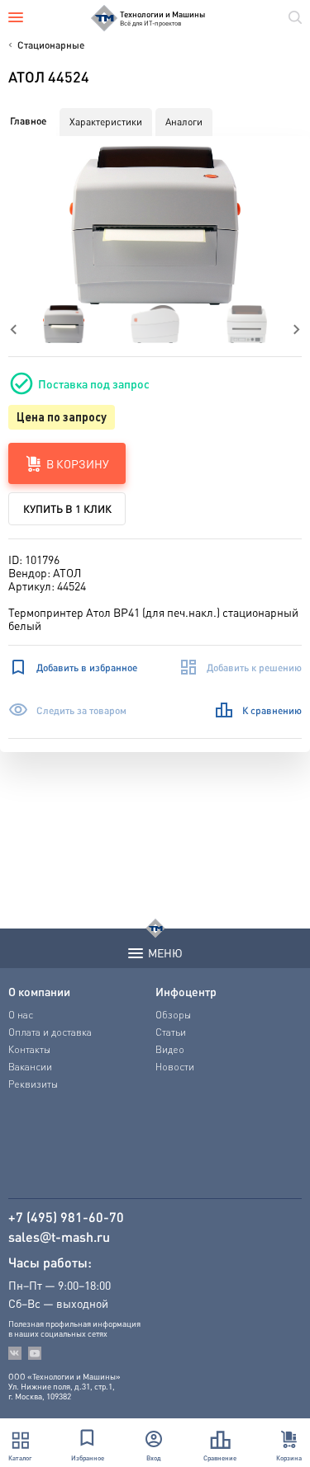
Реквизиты (33, 1084)
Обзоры (173, 1015)
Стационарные (50, 45)
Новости (174, 1066)
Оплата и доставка (50, 1032)
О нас (20, 1015)
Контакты (29, 1049)
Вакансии (30, 1066)
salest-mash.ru (59, 1237)
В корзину (77, 463)
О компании (39, 991)
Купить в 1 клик (67, 508)
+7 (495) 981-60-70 (66, 1217)
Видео (169, 1049)
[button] (155, 225)
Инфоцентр (186, 991)
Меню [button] (165, 952)
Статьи (170, 1032)
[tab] (28, 121)
